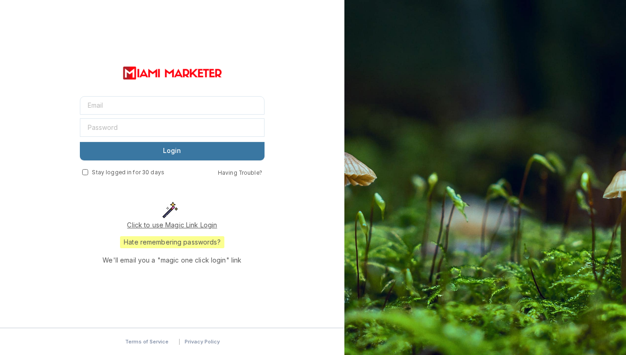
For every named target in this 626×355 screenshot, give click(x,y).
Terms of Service (147, 341)
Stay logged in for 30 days (128, 172)
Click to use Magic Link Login (172, 225)
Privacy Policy (202, 341)
